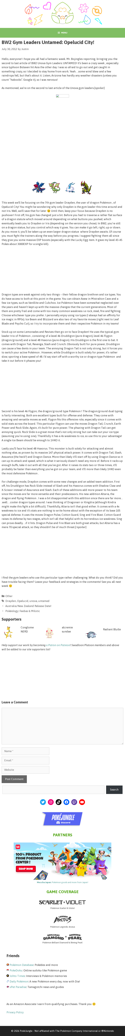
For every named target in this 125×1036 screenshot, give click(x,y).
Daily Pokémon (19, 981)
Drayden (10, 601)
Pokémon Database (22, 965)
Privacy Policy (15, 1012)
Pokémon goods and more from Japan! (62, 882)
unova (33, 601)
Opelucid (22, 601)
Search (114, 789)
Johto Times (17, 976)
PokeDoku (16, 970)
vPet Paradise (18, 987)
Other (9, 596)
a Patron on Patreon (58, 645)
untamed (43, 601)
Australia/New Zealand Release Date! (28, 606)
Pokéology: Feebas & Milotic (22, 611)
